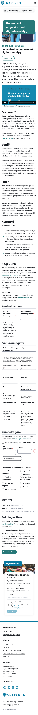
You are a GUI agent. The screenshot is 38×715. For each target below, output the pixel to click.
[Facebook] (4, 687)
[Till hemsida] (14, 695)
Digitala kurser (27, 11)
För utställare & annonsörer (14, 654)
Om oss (6, 657)
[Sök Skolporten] (29, 3)
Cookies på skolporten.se (13, 702)
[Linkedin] (13, 687)
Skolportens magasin (11, 635)
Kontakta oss (8, 681)
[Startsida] (5, 11)
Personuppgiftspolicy (11, 705)
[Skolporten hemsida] (11, 3)
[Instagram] (17, 687)
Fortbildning (13, 11)
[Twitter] (8, 687)
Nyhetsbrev (7, 631)
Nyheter (6, 647)
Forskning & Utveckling (12, 650)
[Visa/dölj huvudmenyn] (35, 3)
